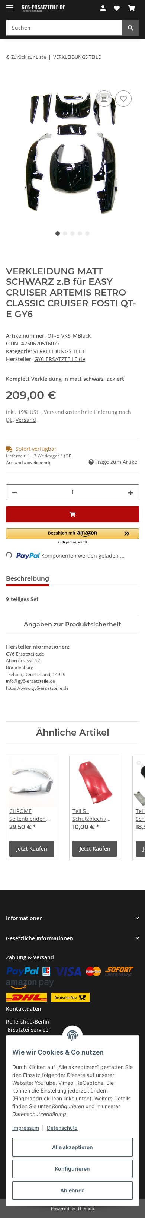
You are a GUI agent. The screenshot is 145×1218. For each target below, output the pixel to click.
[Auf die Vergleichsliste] (104, 98)
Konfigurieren (72, 1169)
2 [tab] (65, 233)
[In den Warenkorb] (12, 80)
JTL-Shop (85, 1208)
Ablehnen (72, 1190)
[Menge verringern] (14, 492)
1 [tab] (57, 233)
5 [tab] (87, 233)
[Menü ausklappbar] (9, 4)
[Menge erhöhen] (130, 492)
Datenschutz (62, 1128)
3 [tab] (72, 233)
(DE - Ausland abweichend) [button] (40, 459)
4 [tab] (80, 233)
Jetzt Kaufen (31, 848)
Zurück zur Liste (28, 57)
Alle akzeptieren (72, 1147)
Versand (26, 419)
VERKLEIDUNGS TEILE (59, 351)
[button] (103, 8)
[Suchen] (130, 28)
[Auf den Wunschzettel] (123, 98)
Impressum (25, 1128)
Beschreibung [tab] (27, 578)
